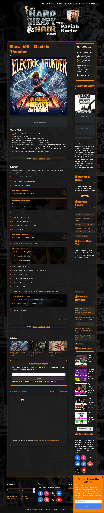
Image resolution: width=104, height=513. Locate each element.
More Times (79, 292)
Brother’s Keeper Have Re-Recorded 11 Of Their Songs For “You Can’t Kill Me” (84, 337)
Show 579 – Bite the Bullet (84, 224)
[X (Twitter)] (77, 470)
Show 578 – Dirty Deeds (35, 352)
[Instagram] (83, 457)
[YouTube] (83, 470)
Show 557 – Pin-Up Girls (55, 352)
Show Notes (41, 158)
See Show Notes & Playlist (83, 138)
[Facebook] (77, 457)
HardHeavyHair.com (81, 170)
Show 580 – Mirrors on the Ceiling (83, 219)
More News (79, 344)
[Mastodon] (83, 463)
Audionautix (65, 319)
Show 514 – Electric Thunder (17, 352)
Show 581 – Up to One (82, 214)
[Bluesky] (77, 463)
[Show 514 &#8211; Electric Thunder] (19, 346)
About (60, 4)
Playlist (48, 158)
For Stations (91, 4)
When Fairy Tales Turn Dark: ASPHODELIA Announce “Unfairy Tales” (83, 330)
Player (34, 158)
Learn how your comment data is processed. (48, 440)
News (80, 4)
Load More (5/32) (85, 429)
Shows (50, 4)
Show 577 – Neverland (83, 232)
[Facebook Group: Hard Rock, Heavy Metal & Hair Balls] (90, 463)
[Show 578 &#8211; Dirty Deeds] (38, 346)
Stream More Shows (81, 236)
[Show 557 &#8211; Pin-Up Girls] (58, 346)
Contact (69, 4)
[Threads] (90, 457)
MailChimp (56, 381)
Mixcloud (77, 172)
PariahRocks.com (40, 509)
